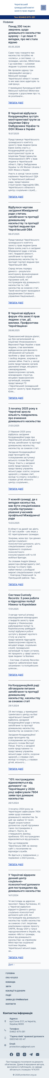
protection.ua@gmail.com (22, 1046)
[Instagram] (24, 1054)
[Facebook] (11, 1054)
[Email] (37, 1054)
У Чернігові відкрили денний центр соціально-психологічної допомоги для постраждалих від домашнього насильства (24, 882)
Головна (10, 973)
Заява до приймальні (17, 999)
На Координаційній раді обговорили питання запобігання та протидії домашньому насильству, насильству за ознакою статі (24, 693)
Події (8, 995)
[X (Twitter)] (18, 1054)
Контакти (11, 1004)
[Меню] (43, 7)
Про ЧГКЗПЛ (12, 977)
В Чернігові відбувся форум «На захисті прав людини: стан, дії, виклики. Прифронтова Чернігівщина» (24, 320)
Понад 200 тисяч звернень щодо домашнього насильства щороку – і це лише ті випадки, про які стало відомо (24, 34)
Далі (10, 964)
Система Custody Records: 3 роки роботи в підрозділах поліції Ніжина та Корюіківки (23, 599)
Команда (10, 982)
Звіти (8, 986)
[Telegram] (31, 1054)
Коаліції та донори (15, 991)
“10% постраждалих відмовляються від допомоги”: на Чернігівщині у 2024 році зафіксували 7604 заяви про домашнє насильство (23, 789)
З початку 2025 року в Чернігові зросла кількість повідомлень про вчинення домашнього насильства (24, 415)
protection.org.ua (28, 1074)
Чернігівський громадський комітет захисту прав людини (24, 7)
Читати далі (15, 102)
